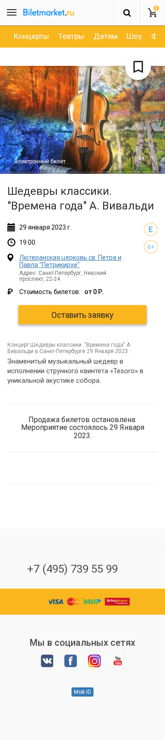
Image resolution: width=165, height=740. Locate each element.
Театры (71, 36)
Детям (105, 36)
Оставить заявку (82, 315)
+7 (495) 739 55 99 (72, 569)
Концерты (31, 36)
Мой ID (82, 692)
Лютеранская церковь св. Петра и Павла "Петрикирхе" (70, 261)
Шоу (134, 36)
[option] (31, 36)
